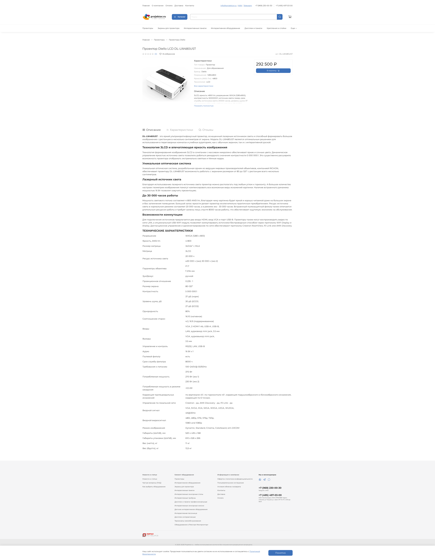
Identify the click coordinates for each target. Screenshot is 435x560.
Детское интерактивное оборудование (191, 509)
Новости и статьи (149, 479)
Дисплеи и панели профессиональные (191, 502)
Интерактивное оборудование (225, 28)
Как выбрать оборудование (154, 487)
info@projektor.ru (229, 6)
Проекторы (147, 28)
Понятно (280, 553)
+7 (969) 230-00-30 (263, 6)
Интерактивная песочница (186, 513)
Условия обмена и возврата (229, 487)
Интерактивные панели (195, 28)
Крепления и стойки (276, 28)
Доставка (178, 6)
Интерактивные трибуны (185, 498)
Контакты (189, 6)
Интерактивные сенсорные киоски (189, 506)
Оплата (169, 6)
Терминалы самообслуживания (188, 521)
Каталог (181, 17)
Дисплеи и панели (253, 28)
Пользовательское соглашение (230, 483)
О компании (157, 6)
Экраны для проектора (168, 28)
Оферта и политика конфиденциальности (235, 479)
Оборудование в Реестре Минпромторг (191, 525)
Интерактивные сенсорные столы (189, 494)
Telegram (248, 6)
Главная (146, 6)
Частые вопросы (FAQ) (151, 483)
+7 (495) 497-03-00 (284, 6)
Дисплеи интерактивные (185, 517)
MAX (240, 6)
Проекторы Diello (177, 40)
